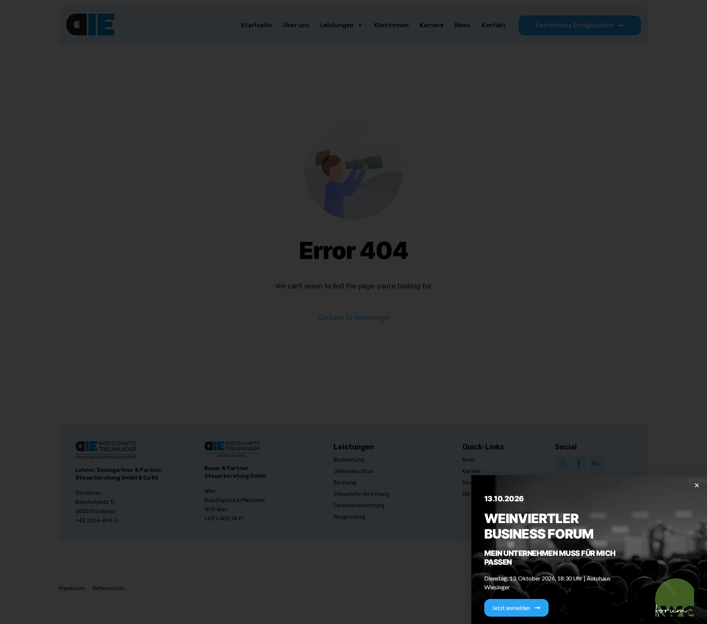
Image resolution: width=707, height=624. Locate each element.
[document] (353, 312)
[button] (697, 485)
